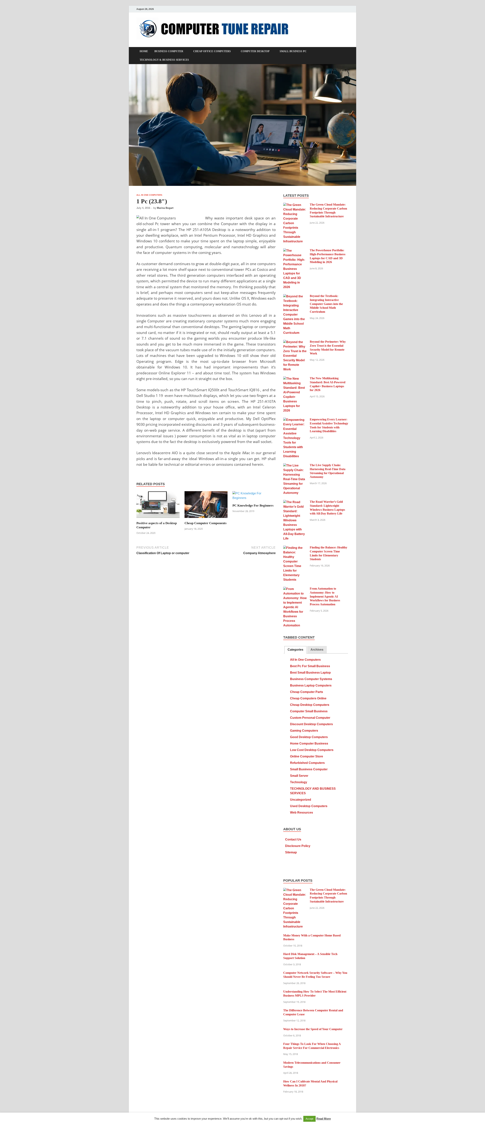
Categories (295, 649)
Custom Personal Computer (310, 717)
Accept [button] (309, 1118)
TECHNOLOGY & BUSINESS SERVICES (164, 59)
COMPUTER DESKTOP (255, 51)
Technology (298, 782)
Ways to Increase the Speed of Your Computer (313, 1029)
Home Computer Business (309, 743)
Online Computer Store (306, 756)
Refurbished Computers (307, 762)
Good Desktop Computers (309, 737)
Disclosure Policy (297, 846)
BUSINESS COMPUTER (168, 51)
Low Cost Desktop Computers (311, 750)
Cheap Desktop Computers (309, 704)
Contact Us (293, 839)
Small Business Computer (309, 769)
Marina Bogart (165, 208)
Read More (323, 1118)
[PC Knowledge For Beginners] (254, 497)
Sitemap (291, 852)
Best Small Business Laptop (310, 672)
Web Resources (301, 812)
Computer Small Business (309, 711)
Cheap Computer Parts (306, 692)
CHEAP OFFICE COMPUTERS (212, 51)
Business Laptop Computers (311, 685)
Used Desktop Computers (308, 806)
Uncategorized (300, 799)
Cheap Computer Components (206, 523)
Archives (317, 649)
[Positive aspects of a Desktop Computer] (158, 505)
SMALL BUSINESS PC (293, 51)
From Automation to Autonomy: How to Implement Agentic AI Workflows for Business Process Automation (325, 596)
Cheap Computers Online (308, 698)
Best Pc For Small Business (310, 666)
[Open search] (347, 51)
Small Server (299, 775)
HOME (144, 51)
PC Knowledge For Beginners (253, 505)
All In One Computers (149, 195)
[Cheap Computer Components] (206, 505)
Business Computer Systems (311, 679)
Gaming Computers (304, 730)
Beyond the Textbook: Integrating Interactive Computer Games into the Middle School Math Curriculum (326, 303)
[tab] (295, 650)
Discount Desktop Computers (311, 724)
